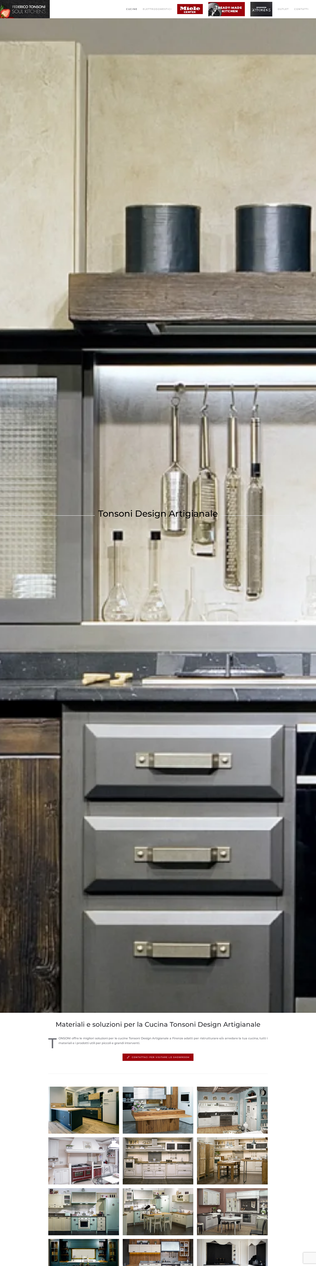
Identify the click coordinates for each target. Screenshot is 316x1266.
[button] (83, 1110)
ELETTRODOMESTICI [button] (157, 9)
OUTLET (283, 9)
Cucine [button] (131, 9)
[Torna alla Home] (25, 9)
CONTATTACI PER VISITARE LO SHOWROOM (161, 1057)
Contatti (301, 9)
